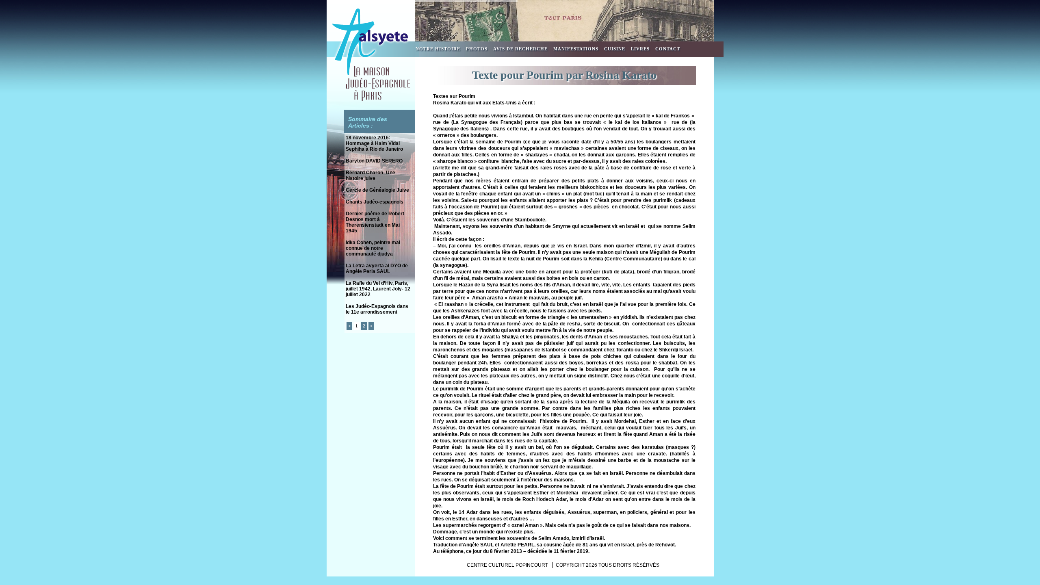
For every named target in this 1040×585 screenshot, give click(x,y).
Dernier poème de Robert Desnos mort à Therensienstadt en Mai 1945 (375, 222)
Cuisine (614, 48)
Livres (640, 48)
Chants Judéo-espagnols (374, 202)
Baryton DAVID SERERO (374, 161)
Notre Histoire (438, 48)
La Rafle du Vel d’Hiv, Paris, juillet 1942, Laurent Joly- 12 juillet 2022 (378, 288)
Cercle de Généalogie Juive (377, 190)
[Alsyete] (371, 100)
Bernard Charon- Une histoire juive (370, 175)
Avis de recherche (520, 48)
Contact (667, 48)
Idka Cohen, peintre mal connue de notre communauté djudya (373, 248)
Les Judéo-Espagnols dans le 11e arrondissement (377, 309)
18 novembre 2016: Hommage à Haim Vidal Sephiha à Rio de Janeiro (374, 143)
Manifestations (575, 48)
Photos (477, 48)
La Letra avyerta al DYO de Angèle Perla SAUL (377, 268)
